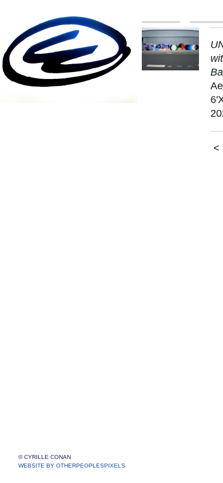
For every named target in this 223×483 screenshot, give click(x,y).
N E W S (35, 376)
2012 (35, 307)
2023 (35, 170)
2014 (35, 279)
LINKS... (35, 403)
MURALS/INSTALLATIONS (79, 128)
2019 (35, 224)
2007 (35, 362)
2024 (35, 156)
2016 (35, 252)
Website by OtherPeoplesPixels (71, 465)
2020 (35, 211)
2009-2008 (47, 348)
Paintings (37, 115)
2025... (39, 142)
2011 (35, 321)
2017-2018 (47, 238)
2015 (35, 266)
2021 (35, 197)
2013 (35, 293)
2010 (35, 334)
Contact (34, 389)
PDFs (30, 417)
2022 (35, 183)
